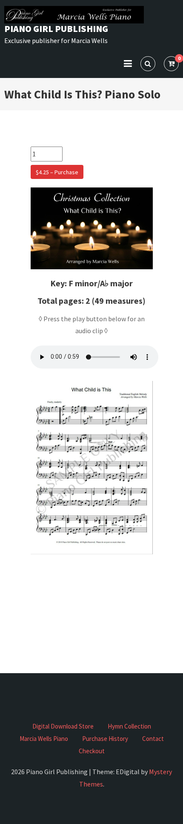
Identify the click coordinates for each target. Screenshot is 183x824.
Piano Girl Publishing (56, 29)
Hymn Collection (129, 726)
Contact (153, 739)
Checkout (92, 751)
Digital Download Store (63, 726)
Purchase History (105, 739)
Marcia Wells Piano (44, 739)
